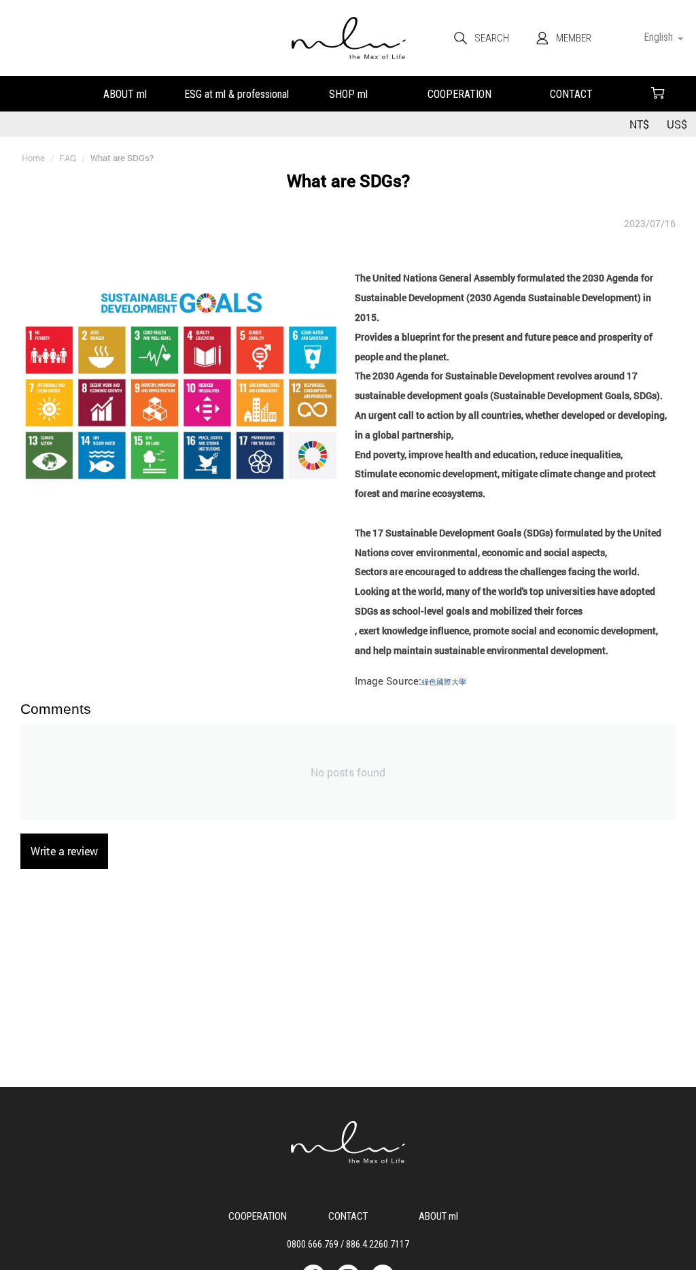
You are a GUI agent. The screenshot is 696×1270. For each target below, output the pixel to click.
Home (33, 158)
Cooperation (459, 92)
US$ (677, 124)
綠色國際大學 (443, 681)
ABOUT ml (125, 92)
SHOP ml (348, 92)
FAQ (237, 92)
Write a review (64, 851)
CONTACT (571, 92)
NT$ (639, 124)
